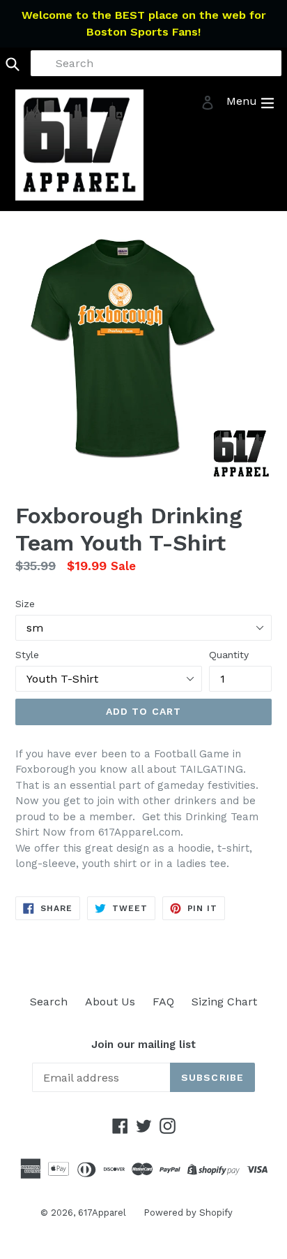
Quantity (229, 654)
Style (27, 654)
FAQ (163, 1001)
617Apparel (102, 1212)
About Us (110, 1001)
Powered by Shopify (188, 1212)
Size (25, 603)
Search (49, 1001)
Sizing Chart (224, 1001)
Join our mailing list (143, 1044)
